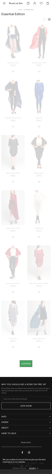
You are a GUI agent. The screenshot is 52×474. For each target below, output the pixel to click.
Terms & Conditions (16, 447)
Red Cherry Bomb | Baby (39, 283)
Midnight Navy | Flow (13, 118)
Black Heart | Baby (13, 173)
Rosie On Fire (16, 3)
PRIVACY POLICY (19, 468)
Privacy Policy (5, 447)
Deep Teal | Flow (39, 339)
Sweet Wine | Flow (13, 228)
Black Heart (39, 173)
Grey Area (13, 339)
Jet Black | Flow (13, 63)
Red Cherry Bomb (13, 283)
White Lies (39, 228)
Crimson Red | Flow (39, 63)
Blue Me (39, 118)
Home (20, 9)
